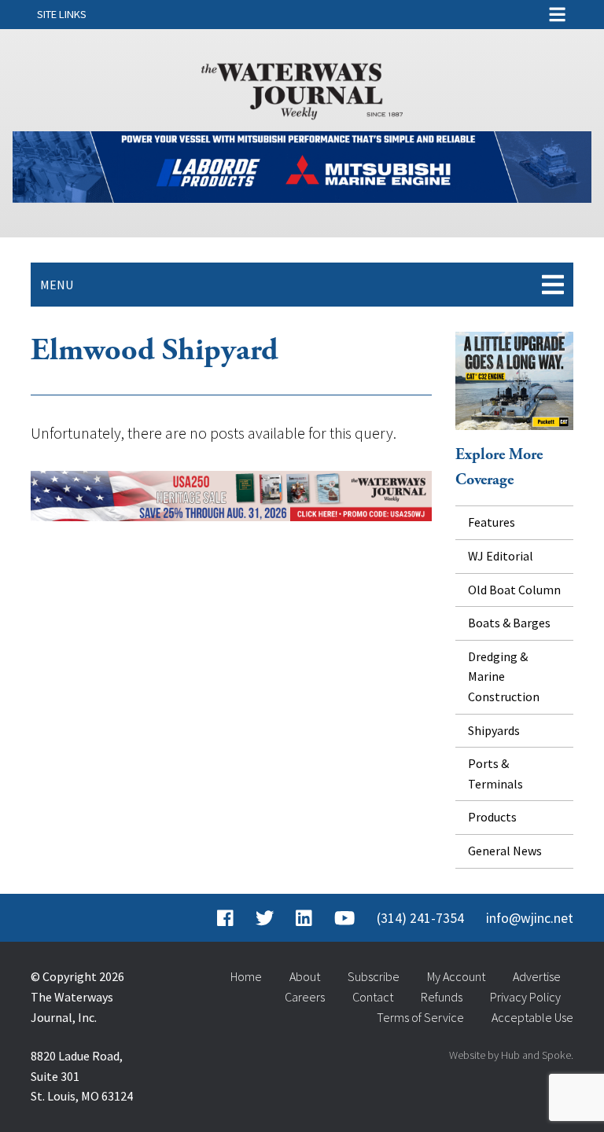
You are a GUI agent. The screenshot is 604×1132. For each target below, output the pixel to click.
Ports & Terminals (495, 773)
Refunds (441, 997)
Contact (372, 997)
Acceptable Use (532, 1017)
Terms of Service (420, 1017)
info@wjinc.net (529, 918)
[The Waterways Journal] (302, 88)
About (304, 976)
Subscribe (374, 976)
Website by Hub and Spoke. (511, 1055)
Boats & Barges (509, 622)
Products (492, 817)
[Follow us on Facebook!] (225, 918)
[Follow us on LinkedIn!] (304, 918)
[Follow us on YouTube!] (344, 918)
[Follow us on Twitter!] (265, 918)
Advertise (537, 976)
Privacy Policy (525, 997)
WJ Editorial (500, 556)
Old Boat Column (514, 589)
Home (246, 976)
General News (505, 850)
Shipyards (494, 730)
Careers (305, 997)
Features (491, 522)
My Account (456, 976)
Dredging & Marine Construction (504, 676)
